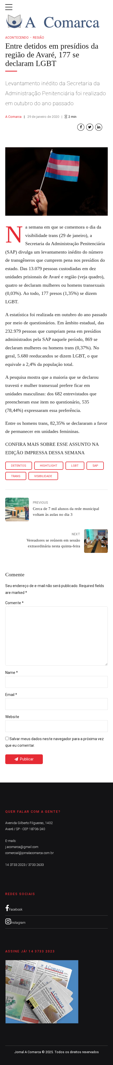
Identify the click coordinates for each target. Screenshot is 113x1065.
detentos (18, 465)
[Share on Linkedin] (98, 127)
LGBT (75, 465)
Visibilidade (43, 476)
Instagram (18, 923)
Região (38, 37)
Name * (11, 672)
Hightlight (48, 465)
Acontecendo (17, 37)
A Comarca (13, 117)
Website (12, 717)
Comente (14, 603)
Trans (15, 476)
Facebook (15, 909)
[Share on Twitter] (89, 127)
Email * (11, 695)
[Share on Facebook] (80, 127)
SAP (95, 465)
